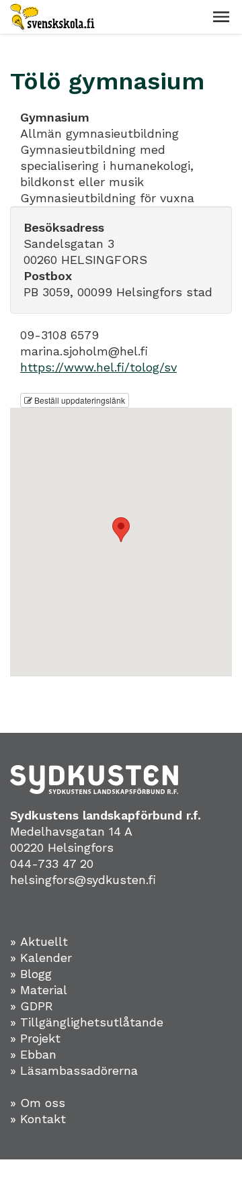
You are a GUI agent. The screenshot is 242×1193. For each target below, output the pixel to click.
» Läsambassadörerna (74, 1070)
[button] (221, 17)
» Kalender (41, 958)
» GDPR (31, 1006)
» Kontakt (38, 1119)
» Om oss (37, 1103)
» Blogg (31, 974)
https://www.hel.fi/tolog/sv (98, 367)
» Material (38, 990)
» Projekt (35, 1038)
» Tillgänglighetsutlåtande (86, 1022)
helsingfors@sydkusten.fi (83, 880)
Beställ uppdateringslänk (78, 400)
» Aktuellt (39, 941)
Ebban (38, 1054)
